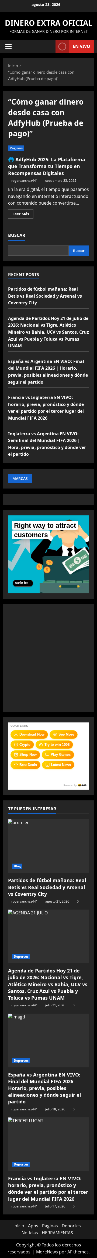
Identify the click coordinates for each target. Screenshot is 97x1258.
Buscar (16, 235)
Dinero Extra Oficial (48, 23)
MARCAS (20, 478)
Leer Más (22, 215)
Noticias (30, 1233)
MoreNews (47, 1252)
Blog (17, 866)
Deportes (21, 956)
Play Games (61, 755)
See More (66, 734)
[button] (8, 46)
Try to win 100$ (57, 745)
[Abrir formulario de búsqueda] (48, 46)
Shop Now (28, 755)
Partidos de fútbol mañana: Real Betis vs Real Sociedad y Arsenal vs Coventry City (45, 296)
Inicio (18, 1226)
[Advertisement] (48, 658)
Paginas (16, 148)
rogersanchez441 (24, 180)
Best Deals (28, 765)
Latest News (61, 765)
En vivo (81, 46)
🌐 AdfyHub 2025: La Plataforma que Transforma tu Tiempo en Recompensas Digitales (46, 166)
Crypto (24, 745)
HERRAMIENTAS (57, 1233)
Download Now (31, 734)
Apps (33, 1226)
